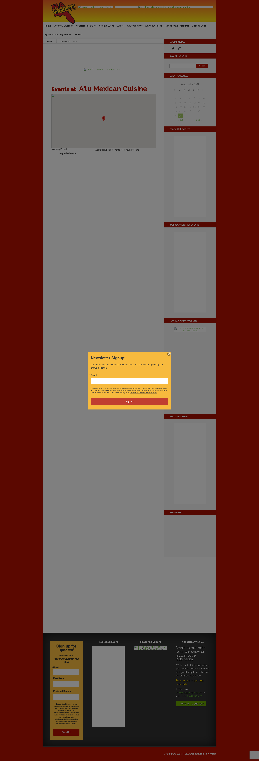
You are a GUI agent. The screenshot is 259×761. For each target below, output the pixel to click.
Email (94, 375)
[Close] (169, 354)
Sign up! (130, 401)
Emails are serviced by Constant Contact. (143, 392)
